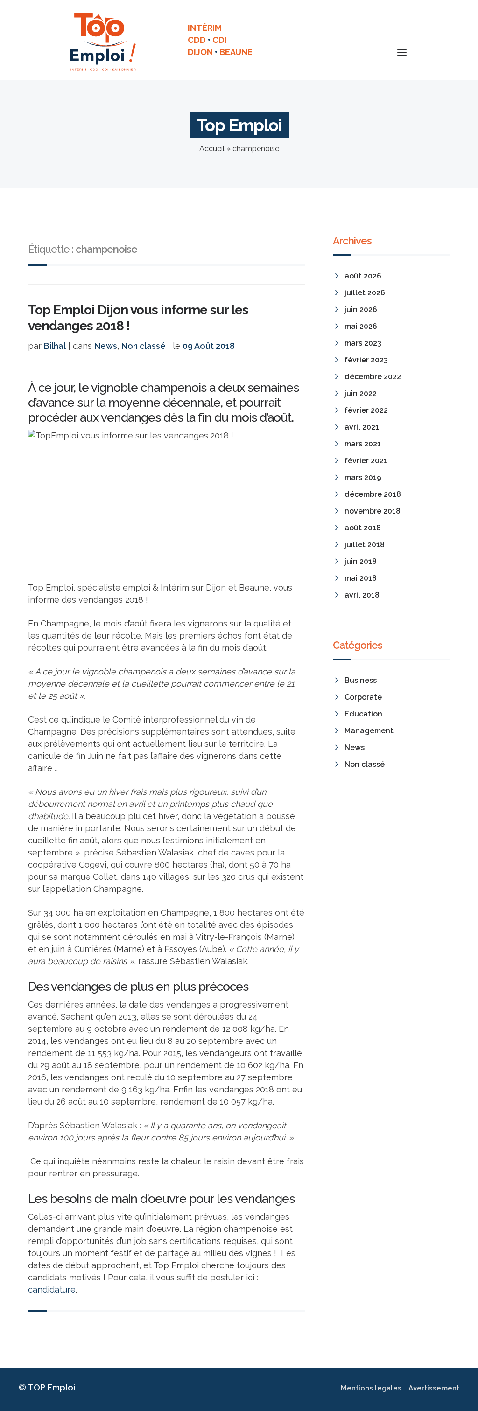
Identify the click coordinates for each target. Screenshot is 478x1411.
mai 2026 (360, 326)
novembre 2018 (372, 511)
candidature (52, 1289)
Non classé (143, 346)
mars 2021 (362, 443)
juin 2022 (360, 393)
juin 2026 (360, 309)
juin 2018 (360, 561)
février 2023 (366, 359)
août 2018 (362, 527)
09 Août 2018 (209, 346)
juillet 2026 (364, 292)
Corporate (363, 697)
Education (363, 713)
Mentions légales (371, 1388)
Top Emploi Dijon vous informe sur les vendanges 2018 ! (138, 318)
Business (360, 680)
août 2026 (362, 275)
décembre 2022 (372, 376)
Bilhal (55, 346)
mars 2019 (362, 477)
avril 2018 (362, 595)
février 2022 (366, 410)
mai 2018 (360, 578)
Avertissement (433, 1388)
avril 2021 (361, 427)
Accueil (212, 148)
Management (369, 730)
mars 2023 (362, 343)
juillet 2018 (364, 544)
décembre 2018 (372, 494)
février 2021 (365, 460)
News (105, 346)
